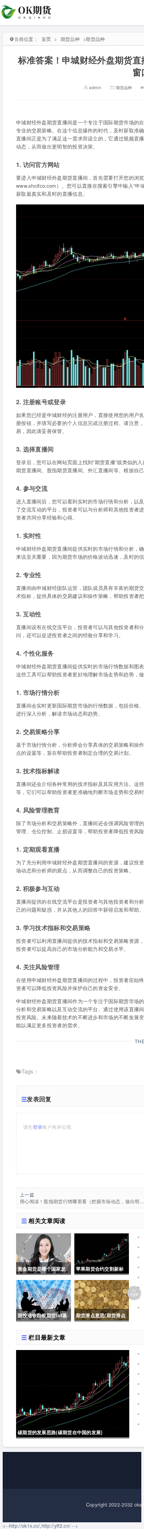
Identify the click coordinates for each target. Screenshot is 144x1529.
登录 (38, 1126)
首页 (46, 39)
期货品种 (70, 39)
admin (94, 87)
